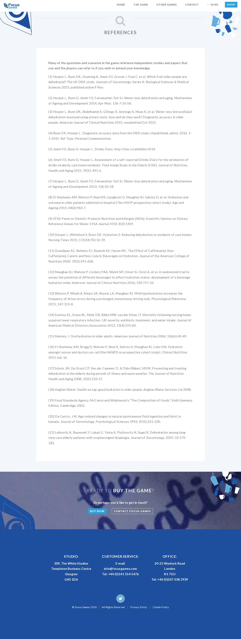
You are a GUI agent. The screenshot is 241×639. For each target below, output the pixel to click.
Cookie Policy (161, 607)
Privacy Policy (138, 607)
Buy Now (97, 511)
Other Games (166, 4)
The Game (140, 4)
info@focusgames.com (120, 568)
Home (121, 4)
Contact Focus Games (132, 511)
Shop (231, 4)
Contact (192, 4)
